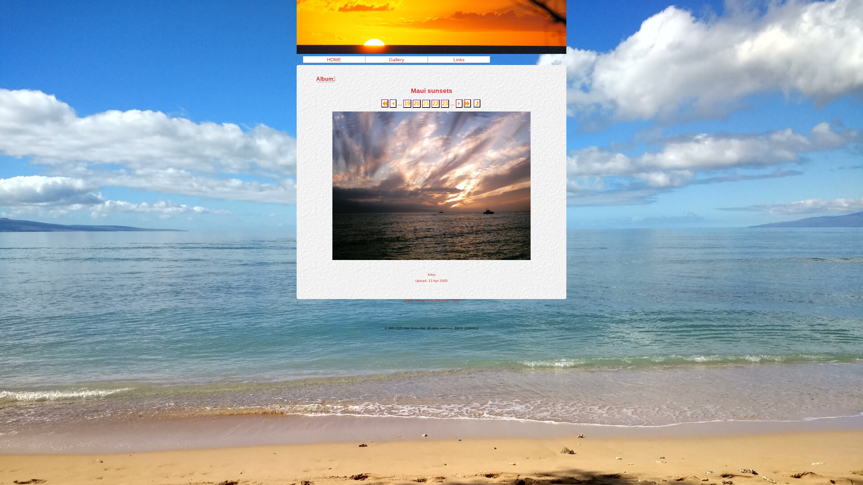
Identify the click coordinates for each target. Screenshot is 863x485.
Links (459, 59)
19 (407, 103)
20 (417, 103)
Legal (455, 300)
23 (445, 103)
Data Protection (438, 300)
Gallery (396, 59)
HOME (334, 59)
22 (436, 103)
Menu (420, 300)
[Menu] (431, 52)
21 (426, 103)
